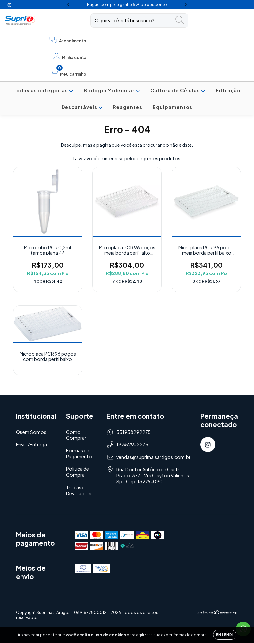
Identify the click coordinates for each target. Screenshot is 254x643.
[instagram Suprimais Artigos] (9, 5)
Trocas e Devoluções (79, 490)
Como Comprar (76, 435)
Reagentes (127, 107)
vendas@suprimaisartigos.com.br (153, 457)
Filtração (228, 90)
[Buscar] (180, 20)
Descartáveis (80, 107)
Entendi (224, 635)
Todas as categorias (41, 90)
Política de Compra (77, 472)
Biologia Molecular (110, 90)
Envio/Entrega (31, 444)
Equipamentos (172, 107)
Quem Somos (31, 432)
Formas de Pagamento (79, 453)
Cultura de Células (175, 90)
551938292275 (133, 432)
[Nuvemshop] (217, 613)
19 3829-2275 (132, 444)
